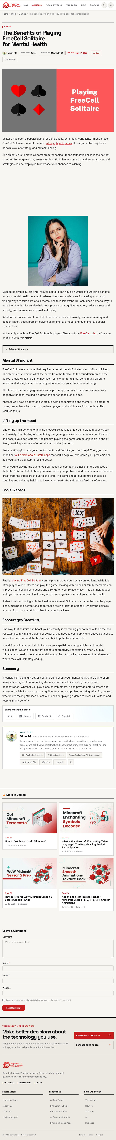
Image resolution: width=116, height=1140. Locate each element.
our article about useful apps (32, 455)
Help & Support (10, 1117)
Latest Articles (10, 1100)
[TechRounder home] (12, 1065)
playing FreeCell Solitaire (26, 580)
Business (89, 1123)
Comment (7, 936)
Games (7, 27)
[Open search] (104, 5)
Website (46, 762)
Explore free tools (87, 1045)
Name (6, 963)
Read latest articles (88, 1035)
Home (26, 5)
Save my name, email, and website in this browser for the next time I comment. (38, 1000)
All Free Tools (56, 1100)
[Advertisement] (58, 191)
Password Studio (58, 1111)
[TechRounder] (11, 5)
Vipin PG (12, 53)
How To (89, 1106)
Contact (94, 5)
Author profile (29, 762)
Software (89, 1111)
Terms (90, 1135)
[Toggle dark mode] (111, 5)
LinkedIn (60, 762)
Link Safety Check (59, 1106)
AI (86, 1117)
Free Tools (71, 5)
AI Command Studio (60, 1117)
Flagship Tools (54, 5)
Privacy (82, 1135)
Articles (37, 5)
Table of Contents (18, 349)
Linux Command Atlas (60, 1123)
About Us (7, 1106)
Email (5, 975)
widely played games (59, 143)
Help (83, 5)
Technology (91, 1100)
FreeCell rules (88, 333)
